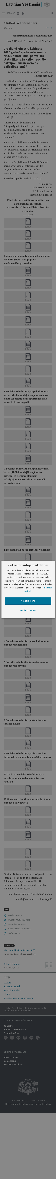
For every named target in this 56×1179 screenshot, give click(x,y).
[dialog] (28, 589)
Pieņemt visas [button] (28, 601)
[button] (28, 610)
